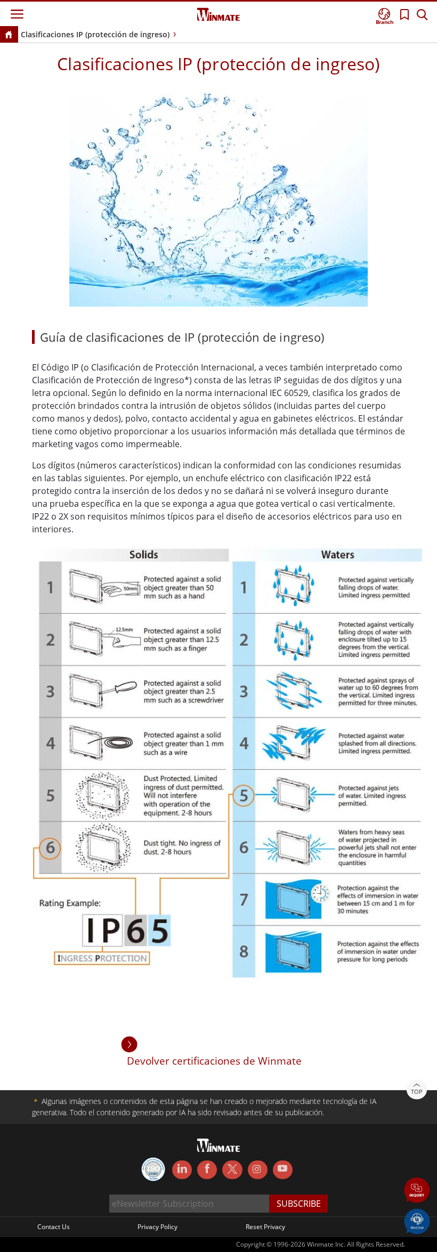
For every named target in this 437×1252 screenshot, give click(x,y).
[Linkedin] (182, 1170)
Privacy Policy (157, 1226)
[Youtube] (282, 1170)
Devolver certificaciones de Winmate (214, 1060)
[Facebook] (207, 1170)
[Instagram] (257, 1170)
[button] (417, 1191)
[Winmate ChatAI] (417, 1220)
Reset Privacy (265, 1226)
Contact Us (53, 1226)
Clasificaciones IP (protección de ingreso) (95, 34)
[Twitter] (232, 1169)
